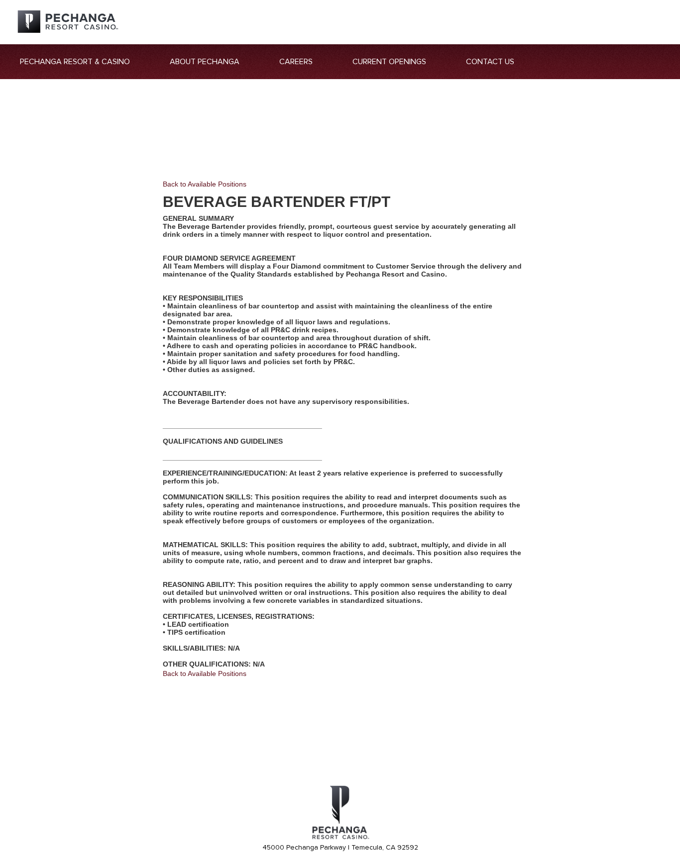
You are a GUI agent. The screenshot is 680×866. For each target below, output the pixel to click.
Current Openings (389, 62)
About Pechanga (204, 62)
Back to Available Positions (204, 184)
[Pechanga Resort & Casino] (340, 838)
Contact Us (490, 62)
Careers (296, 62)
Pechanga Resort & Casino (75, 62)
